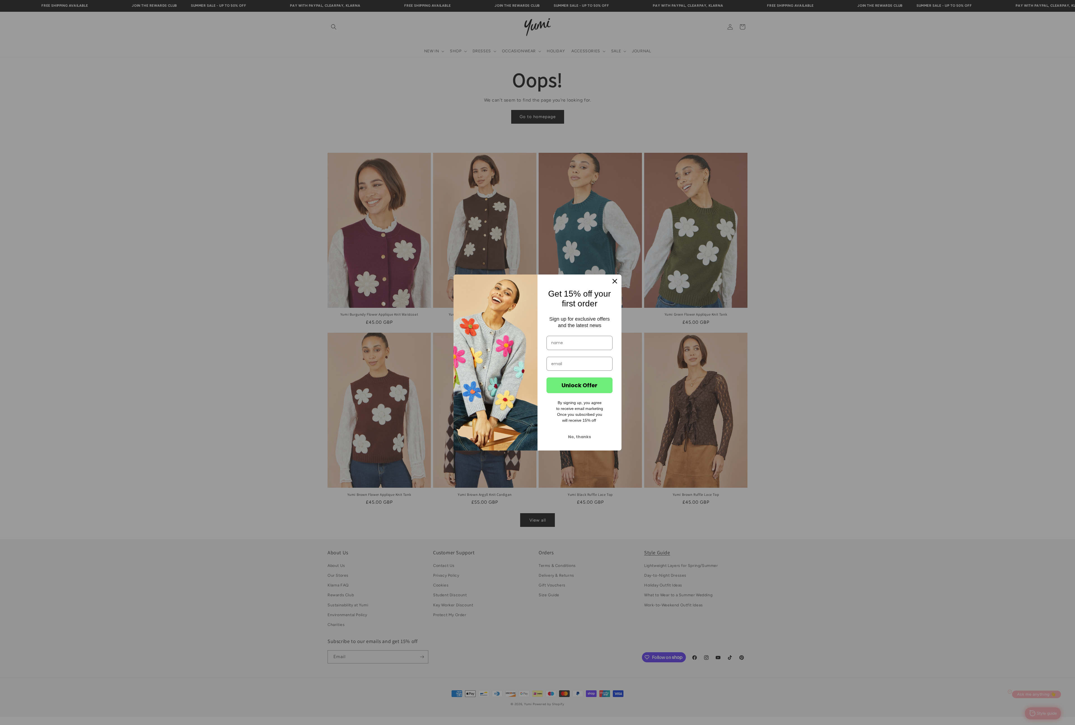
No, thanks (579, 437)
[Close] (614, 281)
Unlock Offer (579, 385)
